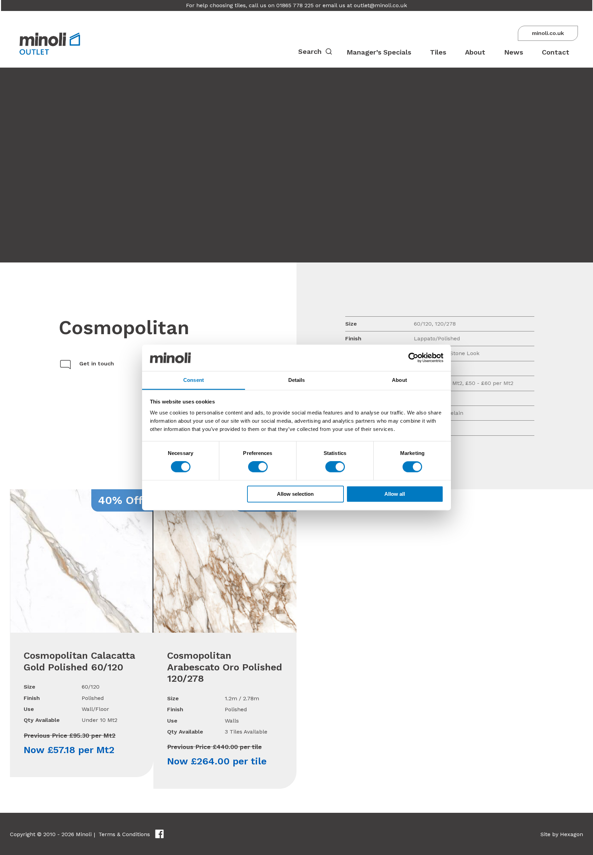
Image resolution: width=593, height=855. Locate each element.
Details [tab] (296, 380)
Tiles (438, 52)
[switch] (258, 466)
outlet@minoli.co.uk (380, 5)
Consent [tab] (193, 380)
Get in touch (96, 363)
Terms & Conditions (124, 834)
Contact (555, 52)
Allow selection (295, 494)
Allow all (394, 494)
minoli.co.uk (548, 33)
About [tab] (399, 380)
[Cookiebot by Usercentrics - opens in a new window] (413, 358)
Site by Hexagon (561, 834)
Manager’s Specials (379, 52)
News (513, 52)
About (475, 52)
